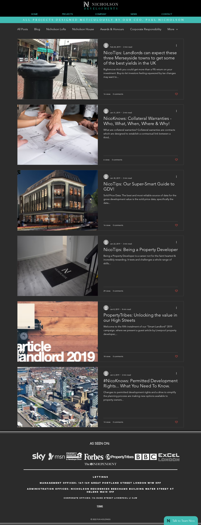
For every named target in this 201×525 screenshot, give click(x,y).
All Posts (22, 29)
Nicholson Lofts (56, 29)
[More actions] (177, 45)
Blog (37, 29)
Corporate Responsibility (145, 29)
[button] (100, 14)
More (171, 29)
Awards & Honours (112, 29)
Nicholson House (83, 29)
